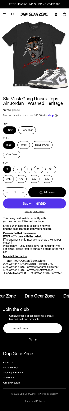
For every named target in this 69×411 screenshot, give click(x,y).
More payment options (34, 211)
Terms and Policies (34, 401)
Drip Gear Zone (28, 394)
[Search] (12, 14)
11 (49, 84)
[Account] (56, 14)
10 (46, 84)
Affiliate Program (11, 382)
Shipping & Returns (13, 372)
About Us (8, 362)
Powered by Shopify (47, 394)
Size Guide (9, 377)
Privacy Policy (10, 367)
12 (53, 84)
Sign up (33, 339)
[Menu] (4, 14)
